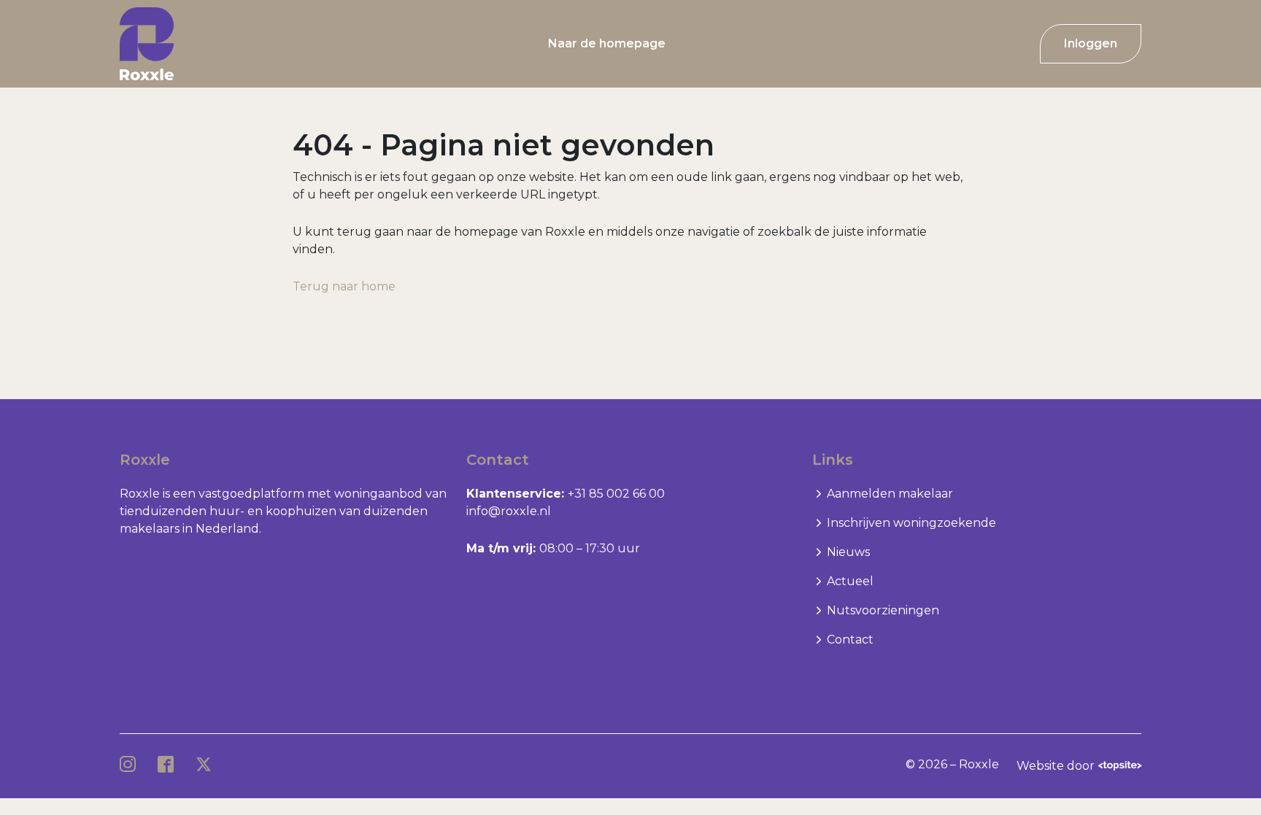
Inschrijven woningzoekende (911, 523)
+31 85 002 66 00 (616, 494)
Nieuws (848, 552)
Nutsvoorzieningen (883, 610)
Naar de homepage (607, 43)
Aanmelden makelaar (890, 494)
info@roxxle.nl (508, 511)
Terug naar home (344, 286)
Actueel (850, 581)
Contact (850, 639)
